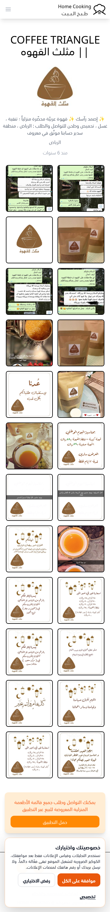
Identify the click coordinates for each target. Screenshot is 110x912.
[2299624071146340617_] (80, 651)
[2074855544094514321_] (29, 343)
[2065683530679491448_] (29, 291)
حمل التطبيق (55, 821)
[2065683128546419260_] (80, 291)
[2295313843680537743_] (80, 600)
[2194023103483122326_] (80, 497)
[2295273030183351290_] (29, 548)
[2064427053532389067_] (29, 188)
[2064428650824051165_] (29, 240)
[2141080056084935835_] (80, 445)
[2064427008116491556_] (80, 188)
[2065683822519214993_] (80, 343)
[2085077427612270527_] (80, 394)
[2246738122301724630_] (29, 497)
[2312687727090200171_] (29, 754)
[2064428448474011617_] (80, 240)
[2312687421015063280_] (29, 703)
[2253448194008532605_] (80, 548)
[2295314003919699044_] (29, 600)
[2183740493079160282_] (29, 445)
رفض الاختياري (36, 880)
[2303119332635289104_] (29, 651)
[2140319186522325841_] (29, 394)
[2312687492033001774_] (80, 754)
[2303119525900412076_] (80, 703)
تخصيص (88, 896)
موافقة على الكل (79, 880)
